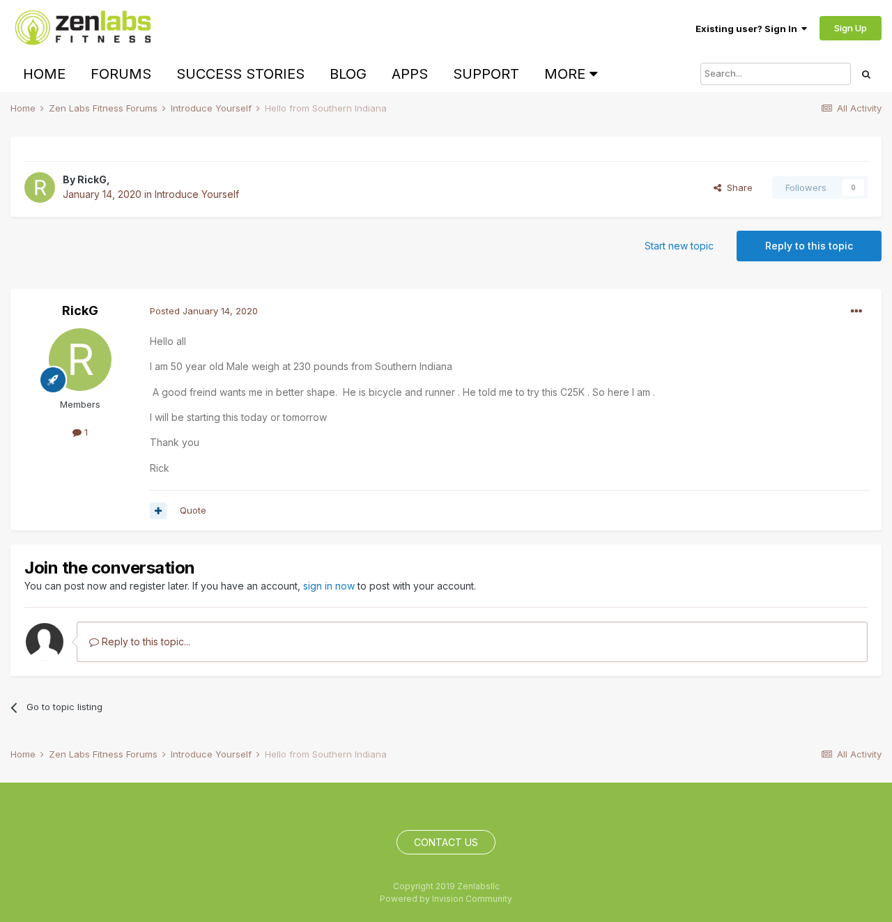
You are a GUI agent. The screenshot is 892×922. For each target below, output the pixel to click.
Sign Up (850, 27)
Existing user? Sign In (748, 28)
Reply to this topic (809, 246)
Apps (410, 74)
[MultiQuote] (158, 510)
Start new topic (679, 246)
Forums (121, 74)
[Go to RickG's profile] (39, 187)
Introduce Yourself (197, 194)
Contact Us (446, 842)
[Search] (866, 74)
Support (486, 74)
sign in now (329, 586)
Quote (193, 510)
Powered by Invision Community (446, 898)
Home (44, 74)
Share (737, 187)
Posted (204, 310)
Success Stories (240, 74)
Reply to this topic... (144, 641)
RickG (92, 179)
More (564, 74)
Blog (348, 74)
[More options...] (856, 311)
